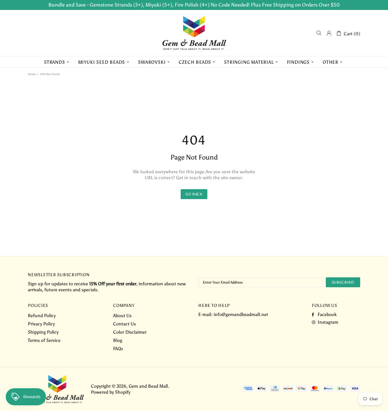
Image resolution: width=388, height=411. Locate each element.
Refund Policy (42, 315)
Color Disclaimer (130, 332)
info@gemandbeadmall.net (241, 314)
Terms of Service (44, 340)
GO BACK (194, 194)
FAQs (118, 348)
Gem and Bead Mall (194, 33)
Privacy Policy (41, 324)
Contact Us (124, 324)
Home (32, 74)
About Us (122, 315)
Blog (117, 340)
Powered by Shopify (110, 392)
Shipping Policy (43, 332)
